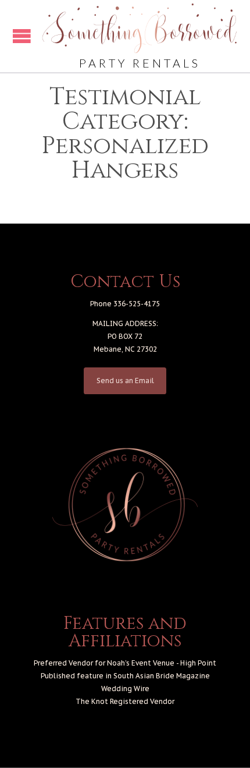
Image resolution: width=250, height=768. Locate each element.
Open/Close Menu (22, 36)
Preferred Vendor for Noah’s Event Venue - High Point (125, 663)
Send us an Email (125, 380)
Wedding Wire (125, 688)
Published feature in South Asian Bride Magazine (125, 675)
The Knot (92, 701)
